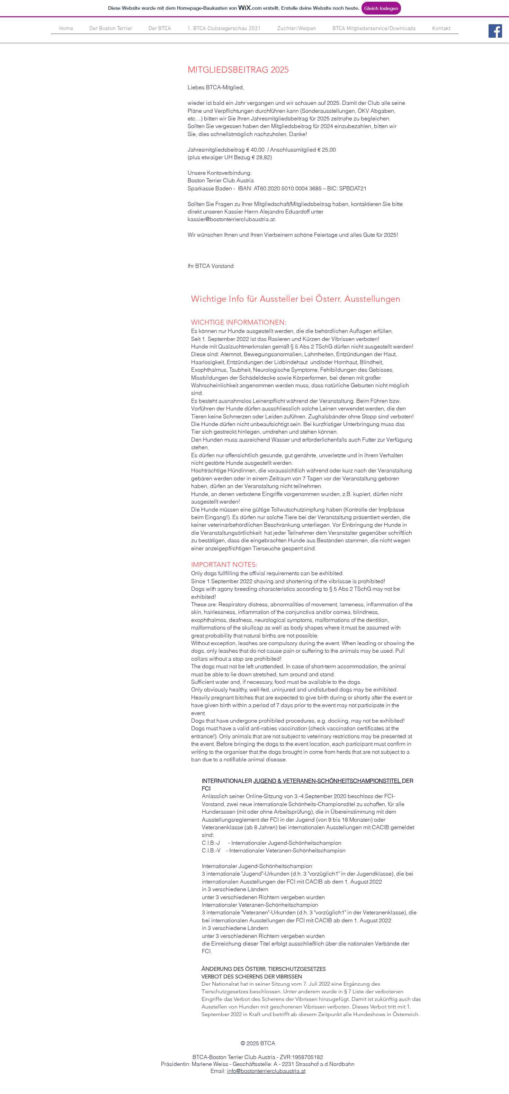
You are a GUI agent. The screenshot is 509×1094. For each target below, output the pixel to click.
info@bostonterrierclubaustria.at (266, 1070)
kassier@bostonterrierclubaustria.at (231, 219)
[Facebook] (495, 31)
